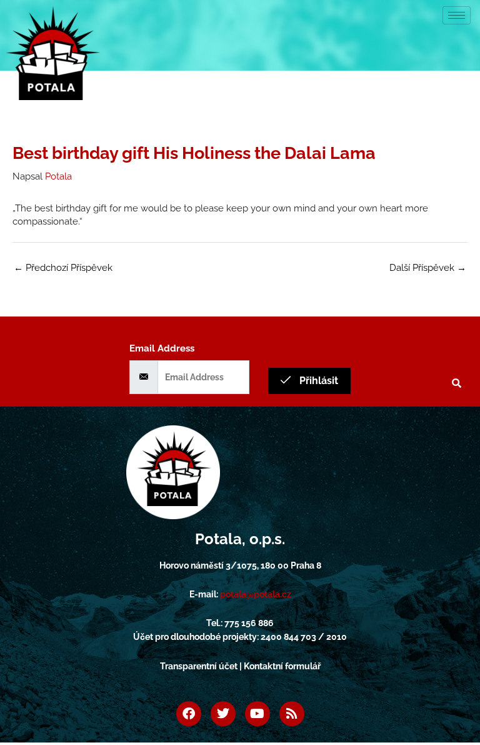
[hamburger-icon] (456, 15)
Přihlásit (317, 381)
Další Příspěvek (427, 267)
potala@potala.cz (255, 594)
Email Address (161, 348)
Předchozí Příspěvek (63, 267)
